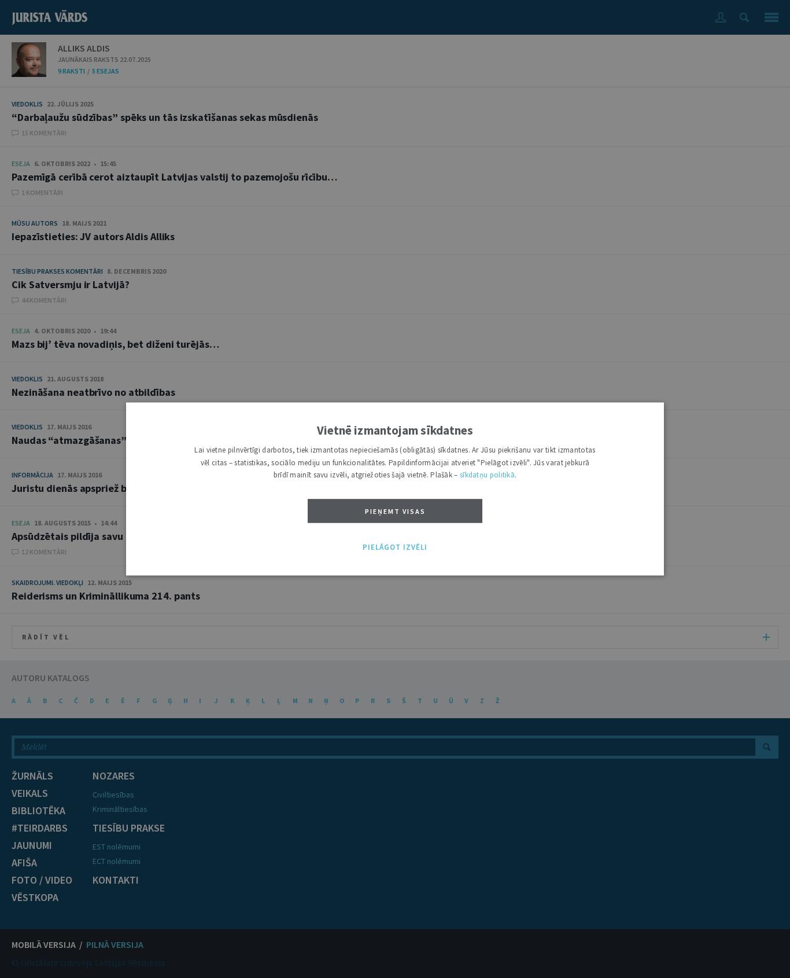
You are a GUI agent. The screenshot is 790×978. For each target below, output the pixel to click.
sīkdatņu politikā (487, 475)
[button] (395, 547)
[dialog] (395, 488)
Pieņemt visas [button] (395, 511)
